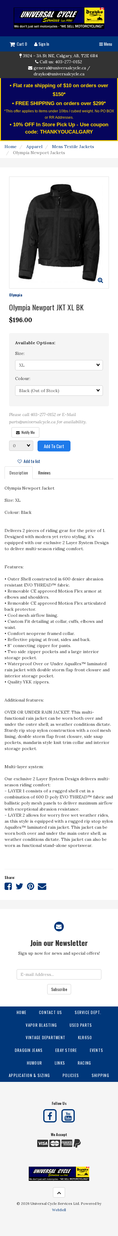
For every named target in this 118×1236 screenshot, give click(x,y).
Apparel (34, 146)
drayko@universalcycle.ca (59, 74)
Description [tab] (18, 472)
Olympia (15, 294)
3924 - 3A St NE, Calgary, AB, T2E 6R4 (60, 55)
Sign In (43, 44)
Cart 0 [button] (21, 44)
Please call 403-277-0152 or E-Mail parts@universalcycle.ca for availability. (48, 418)
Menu (107, 44)
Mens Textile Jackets (73, 146)
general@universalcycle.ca (60, 68)
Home (11, 146)
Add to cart (54, 446)
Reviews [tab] (44, 472)
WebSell (59, 1210)
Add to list (31, 461)
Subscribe (59, 989)
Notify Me (27, 432)
